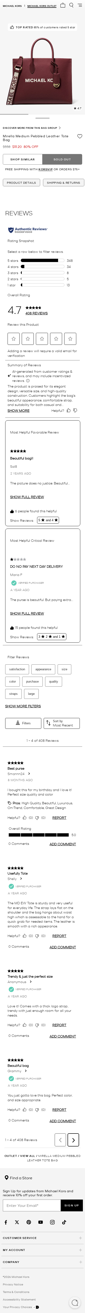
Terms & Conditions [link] (16, 1292)
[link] (5, 1222)
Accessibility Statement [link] (19, 1299)
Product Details (21, 182)
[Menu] (79, 5)
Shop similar (22, 159)
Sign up (71, 1205)
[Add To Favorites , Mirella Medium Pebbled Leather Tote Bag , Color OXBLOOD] (79, 136)
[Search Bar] (71, 5)
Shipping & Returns (63, 182)
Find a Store (20, 1177)
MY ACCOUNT (14, 1250)
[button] (75, 1303)
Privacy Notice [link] (13, 1284)
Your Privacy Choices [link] (18, 1307)
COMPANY (11, 1262)
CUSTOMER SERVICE (20, 1238)
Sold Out (62, 159)
